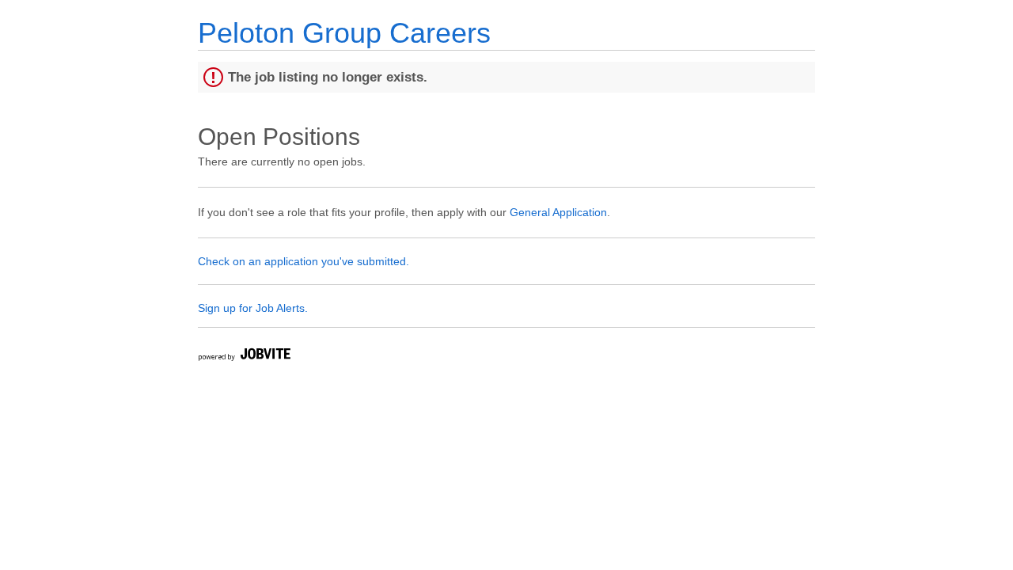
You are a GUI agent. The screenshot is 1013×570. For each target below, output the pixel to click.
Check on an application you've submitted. (303, 261)
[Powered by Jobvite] (244, 356)
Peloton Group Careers (344, 33)
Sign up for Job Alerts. (253, 308)
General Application (558, 212)
